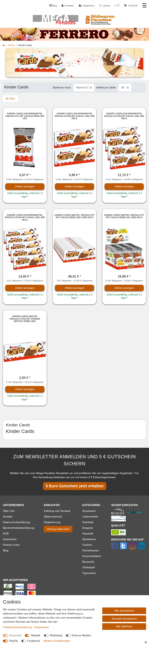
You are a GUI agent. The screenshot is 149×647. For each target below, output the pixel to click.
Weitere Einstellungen (56, 640)
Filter (11, 98)
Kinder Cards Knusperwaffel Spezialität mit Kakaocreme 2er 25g (24, 116)
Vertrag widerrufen (58, 529)
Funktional (33, 640)
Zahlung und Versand (57, 510)
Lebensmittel (90, 516)
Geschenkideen (91, 556)
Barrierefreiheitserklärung (18, 527)
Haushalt (87, 533)
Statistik (35, 635)
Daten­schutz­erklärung (18, 627)
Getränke (88, 522)
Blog (54, 5)
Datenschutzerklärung (16, 522)
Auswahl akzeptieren (124, 618)
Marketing (56, 635)
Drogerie (87, 527)
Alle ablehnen (124, 626)
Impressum (10, 539)
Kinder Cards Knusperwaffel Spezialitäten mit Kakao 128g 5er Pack (25, 217)
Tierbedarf (88, 567)
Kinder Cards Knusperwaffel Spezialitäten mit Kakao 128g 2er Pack (74, 116)
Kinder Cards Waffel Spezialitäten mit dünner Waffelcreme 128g (25, 318)
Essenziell (15, 635)
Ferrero (11, 45)
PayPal (13, 640)
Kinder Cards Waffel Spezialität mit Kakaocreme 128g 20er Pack (74, 216)
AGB (6, 533)
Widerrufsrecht (53, 516)
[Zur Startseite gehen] (4, 45)
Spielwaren (89, 539)
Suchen (106, 5)
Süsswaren (89, 510)
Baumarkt (88, 561)
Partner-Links (11, 544)
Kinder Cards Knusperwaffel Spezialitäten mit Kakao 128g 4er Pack (124, 116)
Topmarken (89, 573)
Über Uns (9, 510)
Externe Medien (81, 635)
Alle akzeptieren (124, 610)
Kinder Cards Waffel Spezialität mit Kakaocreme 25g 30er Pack (124, 216)
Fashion (87, 544)
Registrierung (52, 522)
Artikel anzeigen (25, 186)
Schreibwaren (90, 550)
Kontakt (7, 516)
